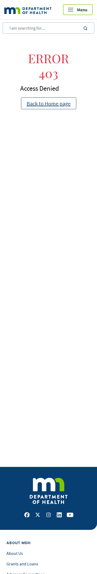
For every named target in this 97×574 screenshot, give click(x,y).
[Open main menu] (78, 9)
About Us (14, 553)
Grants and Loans (22, 563)
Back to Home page (49, 103)
